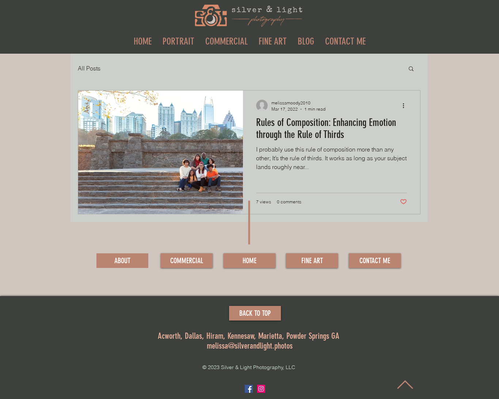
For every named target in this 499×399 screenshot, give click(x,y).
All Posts (89, 68)
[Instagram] (261, 389)
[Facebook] (249, 389)
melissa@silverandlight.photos (250, 346)
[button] (411, 69)
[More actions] (405, 105)
